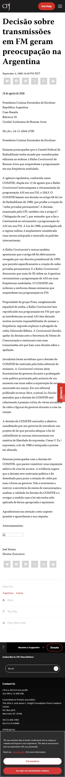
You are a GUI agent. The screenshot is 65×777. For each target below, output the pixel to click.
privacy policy (19, 752)
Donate (54, 647)
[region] (32, 754)
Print (10, 600)
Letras (19, 593)
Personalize (32, 761)
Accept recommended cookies (32, 771)
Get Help (47, 6)
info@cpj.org (8, 729)
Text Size (12, 612)
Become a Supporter (29, 647)
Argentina (8, 593)
